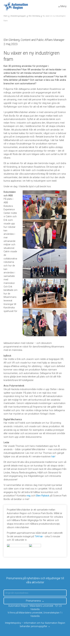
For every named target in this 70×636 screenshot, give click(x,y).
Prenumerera (33, 600)
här (53, 456)
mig (28, 495)
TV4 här (39, 536)
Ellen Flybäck (42, 495)
